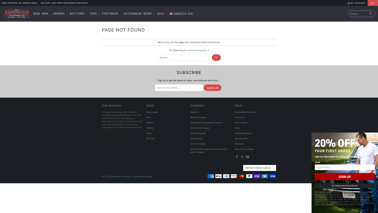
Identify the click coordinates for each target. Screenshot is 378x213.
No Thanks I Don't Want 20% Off (344, 185)
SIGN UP (345, 177)
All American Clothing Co (121, 176)
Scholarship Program (199, 128)
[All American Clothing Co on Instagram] (242, 157)
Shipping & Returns (243, 133)
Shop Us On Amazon (244, 149)
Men (148, 117)
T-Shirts (149, 128)
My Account (358, 3)
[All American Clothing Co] (16, 13)
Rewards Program (198, 117)
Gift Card (150, 138)
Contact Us (240, 117)
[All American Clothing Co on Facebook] (237, 157)
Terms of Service (198, 144)
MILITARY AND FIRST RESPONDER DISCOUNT (64, 3)
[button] (47, 14)
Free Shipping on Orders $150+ (19, 3)
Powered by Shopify (142, 176)
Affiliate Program (198, 133)
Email (317, 162)
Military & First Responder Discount (206, 122)
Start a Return (241, 122)
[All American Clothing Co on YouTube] (247, 157)
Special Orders (241, 138)
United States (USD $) (258, 168)
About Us (194, 112)
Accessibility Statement (245, 112)
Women (149, 122)
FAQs (237, 128)
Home (149, 133)
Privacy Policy (196, 138)
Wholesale (239, 144)
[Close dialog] (375, 135)
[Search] (370, 14)
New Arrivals (152, 112)
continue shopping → (198, 50)
